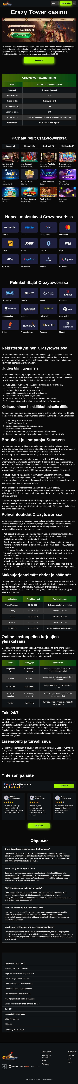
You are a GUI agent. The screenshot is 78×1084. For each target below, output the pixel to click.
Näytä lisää (39, 825)
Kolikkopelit (66, 146)
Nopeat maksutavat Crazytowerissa (19, 973)
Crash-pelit (47, 146)
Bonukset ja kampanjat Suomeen (18, 989)
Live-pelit (27, 146)
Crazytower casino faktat (15, 963)
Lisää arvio (64, 786)
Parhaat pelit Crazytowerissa (16, 969)
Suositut (9, 146)
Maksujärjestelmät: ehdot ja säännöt (19, 999)
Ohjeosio (8, 1024)
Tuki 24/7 (8, 1009)
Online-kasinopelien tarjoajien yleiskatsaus (22, 1004)
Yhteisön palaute (12, 1019)
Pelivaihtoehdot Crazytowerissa (17, 994)
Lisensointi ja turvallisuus (15, 1014)
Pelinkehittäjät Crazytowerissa (17, 979)
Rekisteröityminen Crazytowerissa (18, 984)
